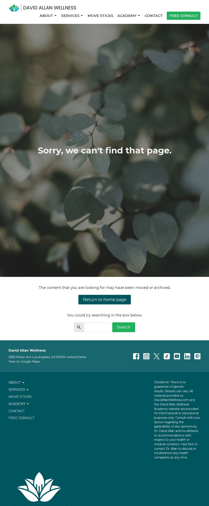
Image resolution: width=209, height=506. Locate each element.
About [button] (15, 382)
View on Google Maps (24, 361)
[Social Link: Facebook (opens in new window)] (136, 356)
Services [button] (17, 390)
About (46, 16)
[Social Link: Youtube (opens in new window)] (177, 356)
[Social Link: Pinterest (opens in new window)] (197, 356)
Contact (154, 16)
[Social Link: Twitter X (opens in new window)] (156, 356)
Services (70, 16)
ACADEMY (127, 16)
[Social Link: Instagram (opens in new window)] (146, 356)
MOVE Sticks (100, 16)
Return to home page (104, 299)
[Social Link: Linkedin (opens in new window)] (187, 356)
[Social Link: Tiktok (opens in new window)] (167, 356)
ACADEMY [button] (17, 404)
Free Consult (183, 16)
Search (124, 327)
